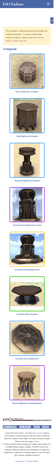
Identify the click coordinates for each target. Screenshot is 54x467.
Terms (45, 427)
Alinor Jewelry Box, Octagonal (27, 92)
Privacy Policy (32, 461)
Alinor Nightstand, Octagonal (27, 136)
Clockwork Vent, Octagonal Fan (27, 359)
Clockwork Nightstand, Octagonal (27, 181)
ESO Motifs (25, 427)
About (36, 427)
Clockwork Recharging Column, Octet (27, 225)
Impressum (20, 461)
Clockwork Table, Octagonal (27, 314)
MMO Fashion (10, 427)
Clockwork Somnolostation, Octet (27, 270)
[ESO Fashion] (27, 420)
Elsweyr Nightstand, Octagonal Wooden (27, 403)
